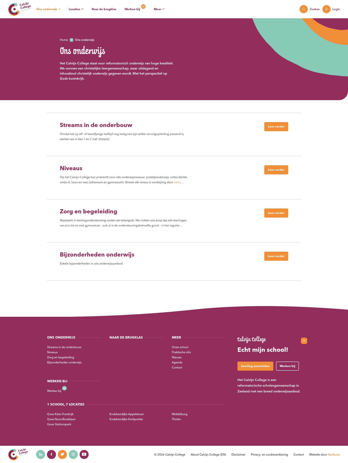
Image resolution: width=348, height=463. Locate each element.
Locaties (74, 9)
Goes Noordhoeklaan (61, 419)
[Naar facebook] (51, 454)
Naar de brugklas (104, 9)
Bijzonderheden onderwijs (97, 254)
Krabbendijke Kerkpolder (126, 419)
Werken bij (132, 9)
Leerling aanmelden (255, 366)
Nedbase (334, 454)
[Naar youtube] (84, 454)
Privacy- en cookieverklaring (269, 454)
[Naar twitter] (62, 454)
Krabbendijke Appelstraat (126, 414)
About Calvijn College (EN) (208, 454)
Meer (157, 9)
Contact (177, 367)
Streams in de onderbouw (96, 124)
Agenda (177, 362)
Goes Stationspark (59, 424)
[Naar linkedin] (40, 454)
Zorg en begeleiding (88, 211)
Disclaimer (238, 454)
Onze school (180, 347)
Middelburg (179, 414)
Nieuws (176, 357)
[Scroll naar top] (304, 341)
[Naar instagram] (73, 454)
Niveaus (71, 168)
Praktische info (181, 352)
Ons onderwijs (46, 9)
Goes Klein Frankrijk (60, 414)
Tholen (176, 419)
